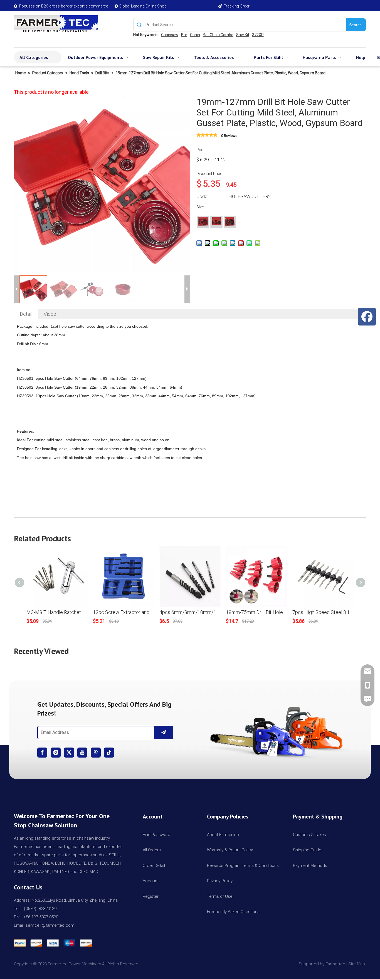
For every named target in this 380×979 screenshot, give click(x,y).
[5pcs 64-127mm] (203, 221)
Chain (195, 35)
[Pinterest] (96, 753)
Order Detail (154, 865)
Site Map (357, 963)
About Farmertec (223, 834)
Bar (184, 35)
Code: (202, 196)
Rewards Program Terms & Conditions (243, 865)
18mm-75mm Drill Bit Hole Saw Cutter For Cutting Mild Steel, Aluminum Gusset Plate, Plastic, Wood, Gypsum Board (256, 612)
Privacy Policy (220, 880)
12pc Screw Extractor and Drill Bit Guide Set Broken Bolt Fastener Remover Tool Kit (123, 612)
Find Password (156, 834)
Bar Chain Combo (218, 35)
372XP (258, 35)
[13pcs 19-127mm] (229, 221)
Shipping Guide (307, 849)
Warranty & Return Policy (230, 849)
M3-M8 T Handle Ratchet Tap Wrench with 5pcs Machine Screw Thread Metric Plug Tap (56, 612)
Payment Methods (310, 865)
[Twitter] (69, 753)
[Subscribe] (163, 732)
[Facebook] (42, 753)
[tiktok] (109, 753)
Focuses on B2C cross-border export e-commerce (63, 6)
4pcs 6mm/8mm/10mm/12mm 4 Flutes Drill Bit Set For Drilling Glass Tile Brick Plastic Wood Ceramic (189, 612)
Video (50, 314)
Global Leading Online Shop (143, 6)
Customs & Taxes (309, 834)
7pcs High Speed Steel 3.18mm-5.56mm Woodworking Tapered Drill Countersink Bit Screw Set (322, 612)
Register (151, 896)
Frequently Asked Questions (233, 911)
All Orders (152, 849)
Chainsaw (169, 35)
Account (151, 880)
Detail (26, 314)
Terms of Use (220, 896)
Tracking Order (237, 6)
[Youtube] (82, 753)
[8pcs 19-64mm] (216, 221)
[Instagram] (56, 753)
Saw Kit (242, 35)
